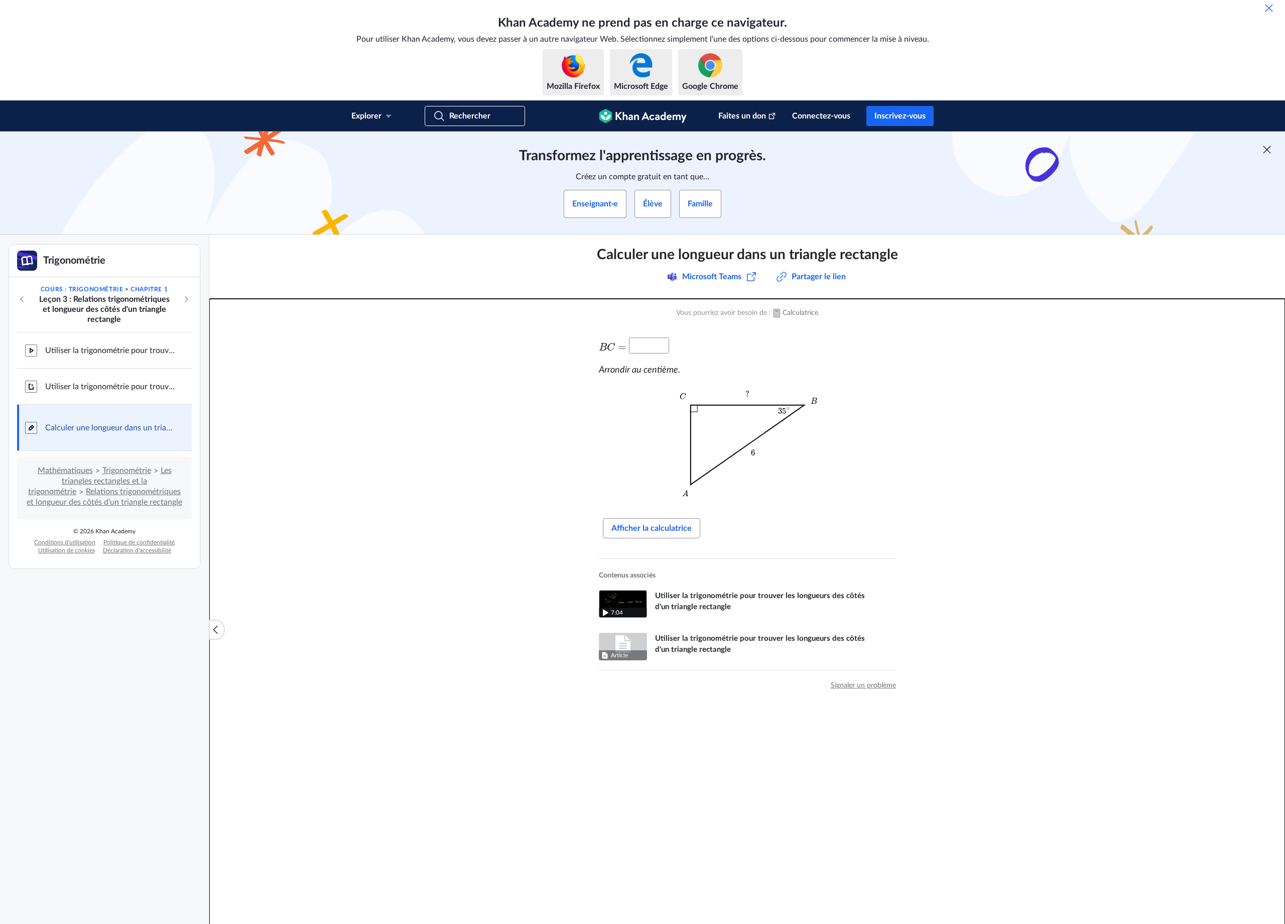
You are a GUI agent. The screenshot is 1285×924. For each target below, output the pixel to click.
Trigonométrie (126, 471)
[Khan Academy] (643, 116)
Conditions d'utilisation (64, 542)
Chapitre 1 (149, 289)
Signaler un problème (863, 685)
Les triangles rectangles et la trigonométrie (100, 481)
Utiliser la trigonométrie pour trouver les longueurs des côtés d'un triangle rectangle (110, 350)
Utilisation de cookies (66, 550)
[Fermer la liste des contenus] (217, 630)
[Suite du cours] (186, 299)
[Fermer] (1269, 8)
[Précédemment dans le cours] (22, 299)
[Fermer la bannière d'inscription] (1267, 150)
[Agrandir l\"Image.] (747, 445)
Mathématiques (65, 471)
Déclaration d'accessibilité (137, 550)
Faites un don (742, 116)
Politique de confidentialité (139, 542)
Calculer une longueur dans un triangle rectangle (110, 428)
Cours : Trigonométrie (82, 289)
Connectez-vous (821, 116)
